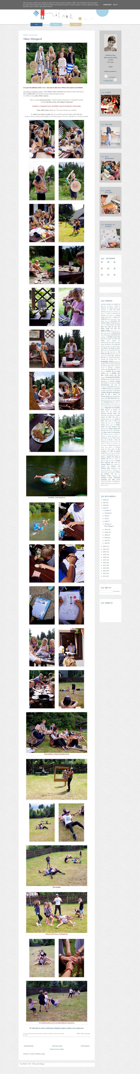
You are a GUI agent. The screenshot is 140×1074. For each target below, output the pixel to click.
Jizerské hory (34, 1033)
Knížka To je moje (113, 371)
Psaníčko (114, 426)
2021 (104, 549)
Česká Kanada (110, 325)
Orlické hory (105, 411)
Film (115, 338)
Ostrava (115, 411)
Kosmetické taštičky (113, 377)
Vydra (116, 473)
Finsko (103, 340)
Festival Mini (107, 338)
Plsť (116, 421)
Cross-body (114, 321)
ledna (106, 543)
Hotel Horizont (106, 346)
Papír (110, 417)
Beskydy (103, 315)
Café (102, 319)
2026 (104, 500)
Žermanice (116, 483)
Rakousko (103, 430)
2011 (104, 576)
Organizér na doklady (111, 409)
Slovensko (115, 443)
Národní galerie (105, 396)
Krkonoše (107, 379)
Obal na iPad (115, 402)
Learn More (107, 4)
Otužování (103, 415)
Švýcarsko (116, 455)
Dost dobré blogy (105, 335)
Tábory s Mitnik (43, 1033)
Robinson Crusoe (108, 434)
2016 (104, 562)
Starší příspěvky (85, 1046)
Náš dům (111, 398)
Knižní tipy (113, 375)
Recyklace (117, 430)
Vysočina (114, 476)
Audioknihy (103, 309)
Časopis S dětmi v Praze (107, 323)
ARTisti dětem (113, 308)
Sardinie (103, 441)
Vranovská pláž (110, 472)
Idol (108, 352)
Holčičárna (117, 344)
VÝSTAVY (75, 24)
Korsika (102, 377)
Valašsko (103, 466)
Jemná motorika (114, 357)
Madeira (118, 386)
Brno (115, 317)
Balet (109, 311)
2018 (104, 557)
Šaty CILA (111, 449)
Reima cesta (107, 432)
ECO (118, 337)
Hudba (105, 350)
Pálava (111, 415)
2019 (104, 554)
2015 (104, 565)
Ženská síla (108, 483)
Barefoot (103, 313)
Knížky (107, 373)
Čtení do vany (112, 326)
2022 (104, 546)
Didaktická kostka (114, 331)
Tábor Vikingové (32, 38)
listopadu (107, 513)
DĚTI (36, 24)
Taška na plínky (105, 460)
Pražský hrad (109, 424)
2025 (104, 502)
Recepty (110, 430)
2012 (104, 573)
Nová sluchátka (116, 400)
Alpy (102, 306)
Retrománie (117, 432)
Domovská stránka (57, 1046)
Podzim (103, 423)
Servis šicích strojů (112, 441)
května (107, 532)
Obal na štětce (115, 404)
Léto (116, 385)
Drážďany (103, 337)
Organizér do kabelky (112, 408)
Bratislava (110, 317)
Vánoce (103, 468)
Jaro (107, 357)
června (107, 529)
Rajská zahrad (104, 428)
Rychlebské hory (105, 438)
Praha (118, 423)
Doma (115, 333)
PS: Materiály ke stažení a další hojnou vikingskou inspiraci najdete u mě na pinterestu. (57, 1028)
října (106, 516)
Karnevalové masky (113, 365)
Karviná (102, 367)
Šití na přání (115, 451)
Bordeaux (111, 315)
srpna (106, 521)
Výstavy (104, 478)
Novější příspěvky (29, 1046)
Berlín (108, 313)
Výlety (103, 476)
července (107, 524)
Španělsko (118, 453)
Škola (106, 453)
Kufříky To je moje (109, 383)
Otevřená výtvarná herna (108, 413)
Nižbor (109, 400)
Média (104, 388)
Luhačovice (103, 386)
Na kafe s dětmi (110, 394)
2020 (104, 552)
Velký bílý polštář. (105, 470)
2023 (104, 508)
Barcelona (116, 311)
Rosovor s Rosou (106, 436)
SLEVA (108, 443)
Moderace (117, 390)
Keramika (110, 369)
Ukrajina (116, 464)
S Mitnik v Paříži (112, 440)
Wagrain (103, 481)
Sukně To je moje (113, 445)
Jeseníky (103, 359)
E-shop (110, 337)
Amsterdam (109, 306)
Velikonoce (114, 468)
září (106, 518)
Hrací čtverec (116, 346)
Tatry (112, 460)
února (106, 540)
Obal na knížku (105, 404)
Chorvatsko (112, 350)
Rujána (116, 436)
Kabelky (104, 361)
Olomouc (111, 405)
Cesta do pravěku (112, 319)
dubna (106, 535)
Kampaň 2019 (104, 363)
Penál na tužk (110, 419)
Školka (111, 453)
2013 (104, 570)
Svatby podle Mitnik (106, 447)
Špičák (104, 455)
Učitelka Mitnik (105, 464)
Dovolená (114, 335)
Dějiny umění (105, 328)
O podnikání (106, 402)
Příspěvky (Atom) (40, 1054)
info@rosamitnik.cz (110, 71)
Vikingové (51, 1033)
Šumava (110, 455)
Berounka (115, 313)
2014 (104, 568)
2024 (104, 505)
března (107, 537)
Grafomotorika (104, 342)
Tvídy (116, 462)
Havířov (109, 344)
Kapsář (112, 363)
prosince (107, 510)
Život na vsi (103, 485)
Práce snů (110, 423)
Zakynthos (109, 481)
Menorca (111, 388)
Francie (114, 340)
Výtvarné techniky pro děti (110, 479)
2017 (104, 560)
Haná (113, 342)
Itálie (114, 352)
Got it (115, 4)
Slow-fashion (104, 445)
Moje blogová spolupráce (111, 392)
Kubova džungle (115, 381)
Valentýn (113, 466)
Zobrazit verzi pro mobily (57, 1049)
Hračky (105, 348)
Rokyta (116, 434)
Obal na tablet (104, 405)
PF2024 (110, 421)
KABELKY (56, 24)
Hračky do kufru (115, 348)
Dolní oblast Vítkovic (106, 333)
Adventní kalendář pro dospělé (109, 304)
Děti (29, 1033)
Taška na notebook (113, 458)
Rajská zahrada (113, 428)
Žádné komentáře (85, 1033)
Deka (115, 328)
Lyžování (110, 387)
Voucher (103, 472)
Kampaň (116, 362)
